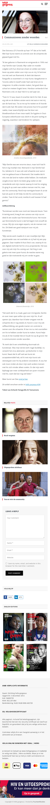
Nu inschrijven (11, 418)
